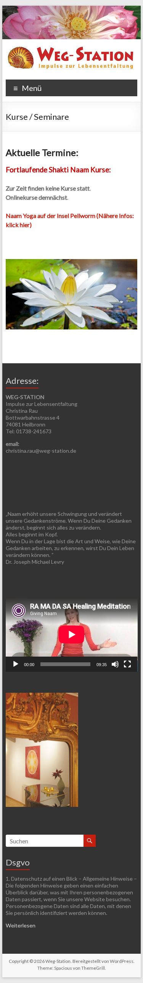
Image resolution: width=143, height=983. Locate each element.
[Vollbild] (127, 664)
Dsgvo (18, 862)
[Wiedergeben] (15, 664)
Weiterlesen (20, 925)
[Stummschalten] (115, 664)
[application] (72, 634)
